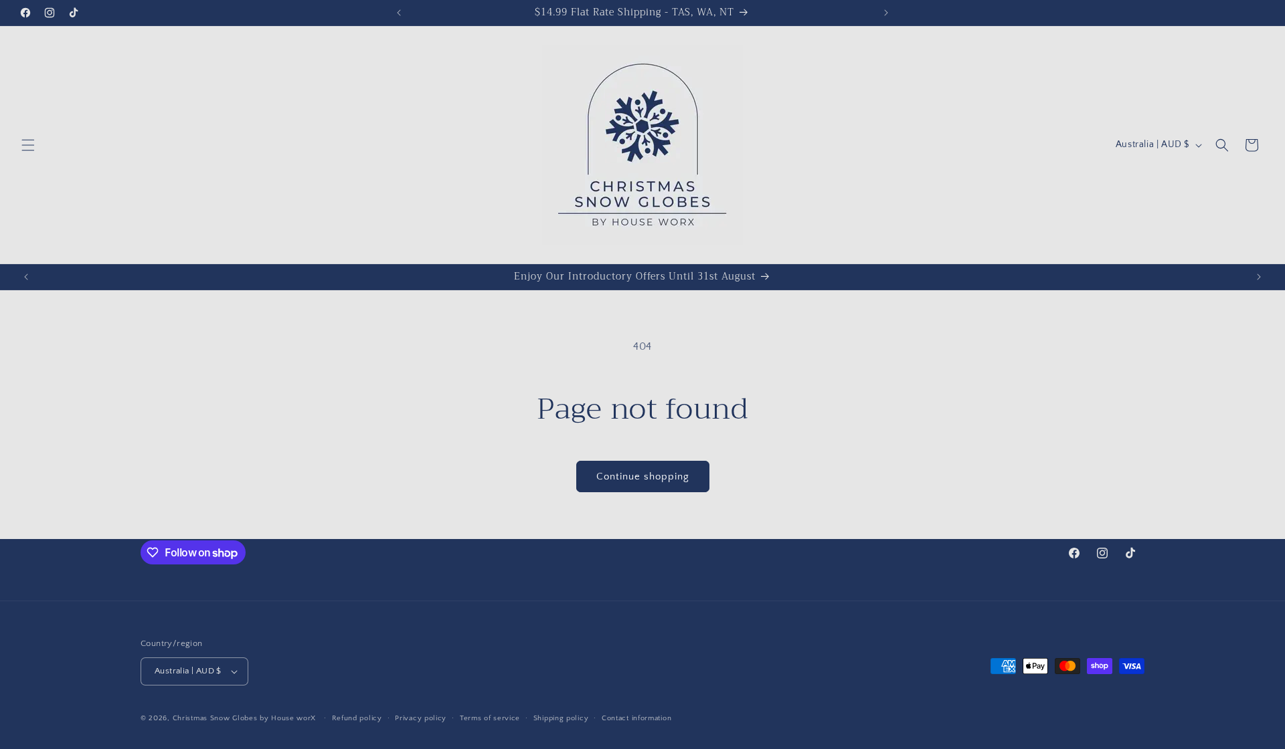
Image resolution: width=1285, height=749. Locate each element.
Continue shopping (642, 476)
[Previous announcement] (399, 12)
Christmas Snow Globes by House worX (246, 718)
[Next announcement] (886, 12)
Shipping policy (561, 718)
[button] (28, 145)
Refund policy (357, 718)
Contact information (636, 718)
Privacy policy (420, 718)
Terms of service (490, 718)
